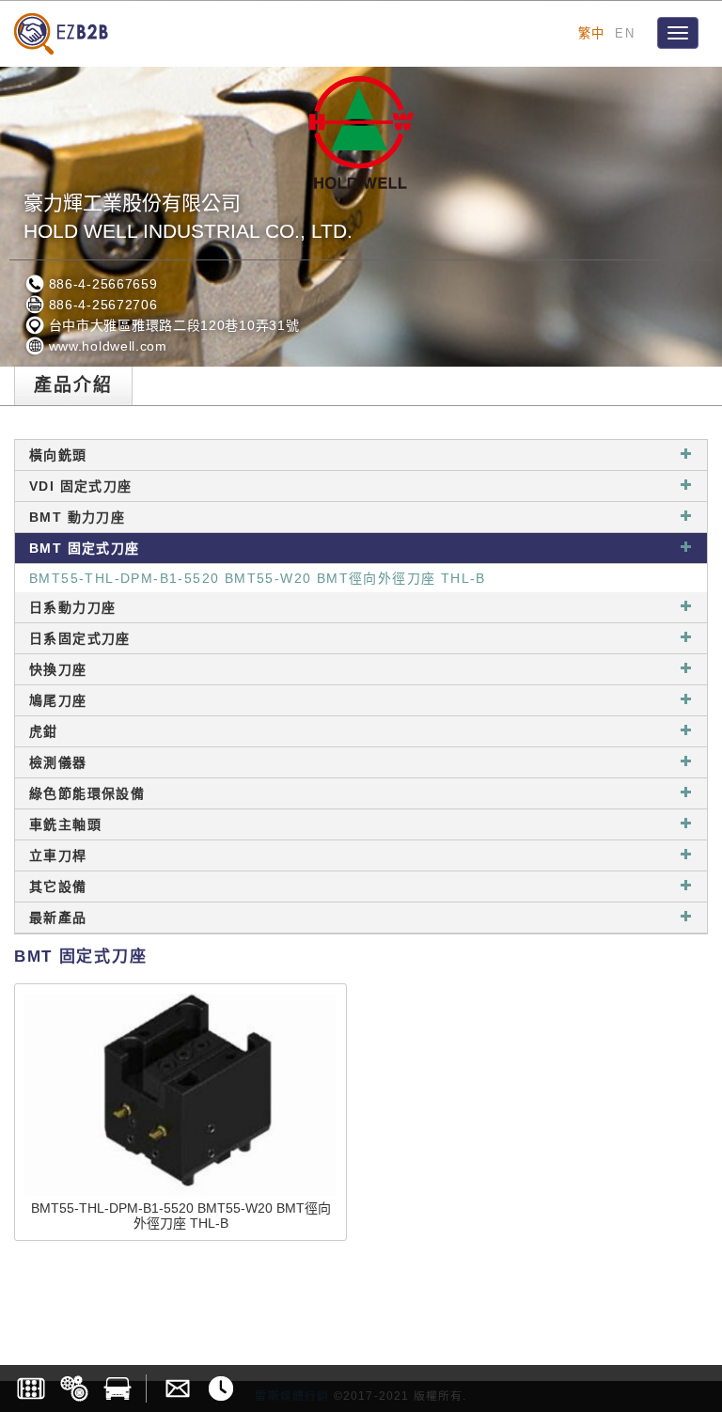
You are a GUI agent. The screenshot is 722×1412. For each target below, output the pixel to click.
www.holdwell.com (105, 345)
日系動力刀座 (72, 607)
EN (625, 33)
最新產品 (58, 917)
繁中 (591, 33)
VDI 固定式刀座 (81, 486)
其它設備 (58, 886)
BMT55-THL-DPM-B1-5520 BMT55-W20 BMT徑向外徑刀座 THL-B (257, 578)
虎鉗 (43, 731)
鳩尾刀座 (58, 700)
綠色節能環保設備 (87, 793)
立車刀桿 (58, 855)
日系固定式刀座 (80, 638)
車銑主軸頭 (65, 824)
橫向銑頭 (58, 455)
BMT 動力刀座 (77, 517)
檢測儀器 (58, 762)
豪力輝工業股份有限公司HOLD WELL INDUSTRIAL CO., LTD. (188, 217)
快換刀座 (58, 669)
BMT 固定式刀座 (84, 548)
